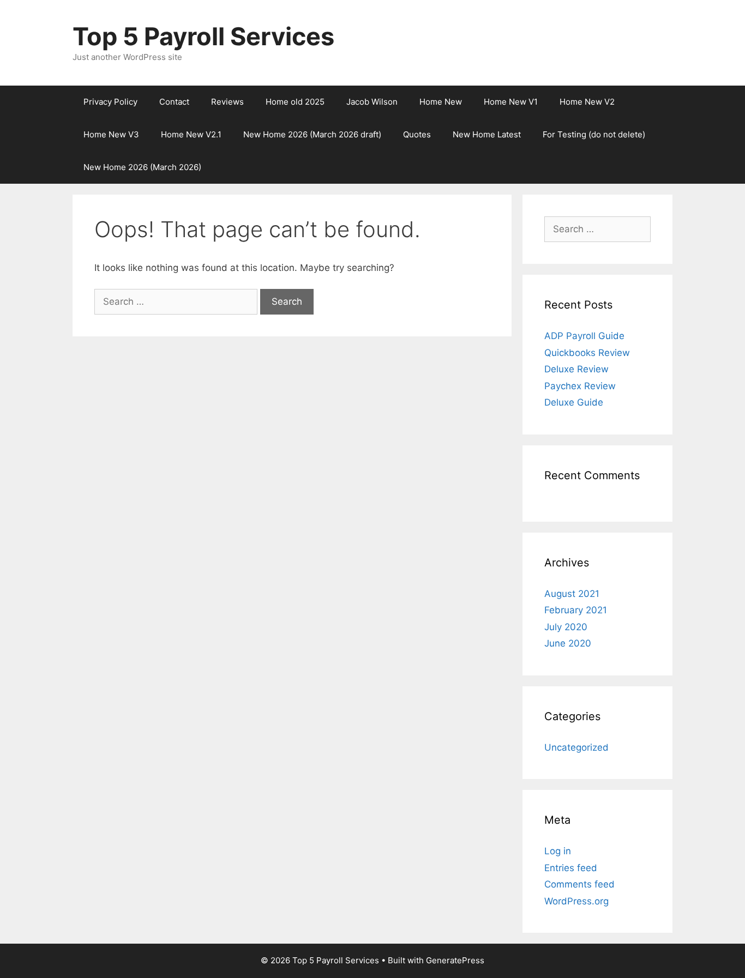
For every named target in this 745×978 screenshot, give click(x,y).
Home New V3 (111, 134)
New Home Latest (487, 134)
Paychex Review (580, 386)
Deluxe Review (576, 369)
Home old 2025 (295, 101)
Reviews (227, 101)
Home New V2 (587, 101)
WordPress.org (576, 901)
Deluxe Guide (573, 402)
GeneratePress (455, 960)
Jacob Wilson (372, 101)
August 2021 (571, 593)
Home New (440, 101)
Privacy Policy (110, 101)
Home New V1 (511, 101)
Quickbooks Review (587, 352)
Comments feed (579, 884)
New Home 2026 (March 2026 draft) (312, 134)
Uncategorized (576, 747)
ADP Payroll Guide (584, 335)
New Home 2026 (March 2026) (142, 167)
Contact (174, 101)
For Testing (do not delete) (594, 134)
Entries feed (570, 867)
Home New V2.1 (191, 134)
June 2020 (567, 643)
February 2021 (575, 610)
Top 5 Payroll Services (203, 36)
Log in (557, 851)
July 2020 (565, 626)
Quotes (417, 134)
